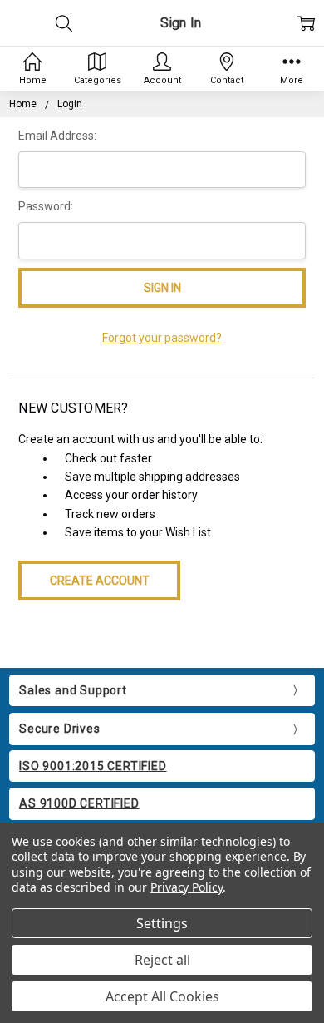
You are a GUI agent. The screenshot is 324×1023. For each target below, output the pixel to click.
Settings (162, 923)
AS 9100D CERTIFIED (79, 803)
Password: (45, 206)
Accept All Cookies (162, 996)
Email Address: (57, 135)
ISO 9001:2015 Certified (92, 766)
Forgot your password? (162, 337)
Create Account (100, 580)
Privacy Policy (186, 887)
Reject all (162, 960)
